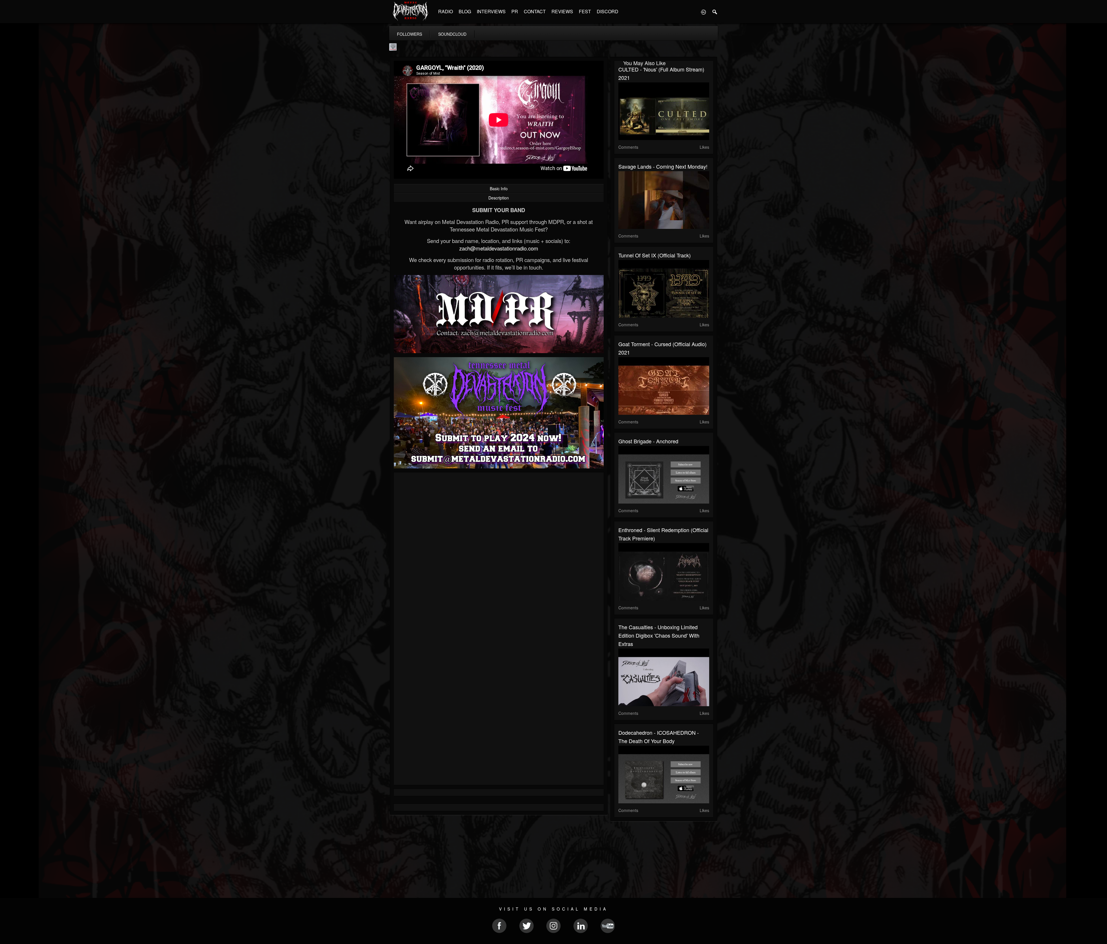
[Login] (703, 11)
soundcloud (452, 34)
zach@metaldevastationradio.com (498, 248)
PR (514, 11)
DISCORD (607, 11)
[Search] (715, 11)
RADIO (445, 11)
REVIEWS (562, 11)
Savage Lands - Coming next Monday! (662, 166)
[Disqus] (498, 554)
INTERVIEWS (491, 11)
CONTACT (535, 11)
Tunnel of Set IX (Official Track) (654, 255)
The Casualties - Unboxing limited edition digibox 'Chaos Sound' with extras (658, 635)
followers (409, 34)
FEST (585, 11)
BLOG (465, 11)
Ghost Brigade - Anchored (648, 441)
